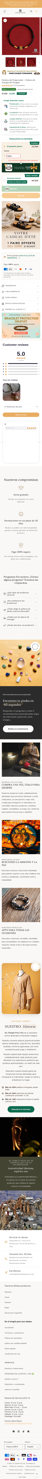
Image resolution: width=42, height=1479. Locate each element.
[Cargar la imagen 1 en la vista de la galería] (10, 62)
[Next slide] (39, 442)
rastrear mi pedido (12, 1389)
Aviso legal (22, 1477)
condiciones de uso (12, 1354)
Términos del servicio (16, 1470)
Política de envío (30, 1470)
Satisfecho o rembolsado (15, 1384)
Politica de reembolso (13, 1338)
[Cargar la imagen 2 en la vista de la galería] (21, 62)
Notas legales (10, 1348)
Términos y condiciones (14, 1333)
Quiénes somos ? (12, 1379)
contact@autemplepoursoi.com (18, 1423)
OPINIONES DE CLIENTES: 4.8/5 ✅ (19, 1374)
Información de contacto (14, 1473)
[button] (4, 11)
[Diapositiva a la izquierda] (2, 62)
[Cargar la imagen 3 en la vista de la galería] (31, 62)
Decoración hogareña (13, 1313)
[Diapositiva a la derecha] (39, 62)
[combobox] (37, 406)
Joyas (7, 1297)
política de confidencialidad (16, 1343)
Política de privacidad (33, 1466)
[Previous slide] (2, 442)
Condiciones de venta (31, 1473)
